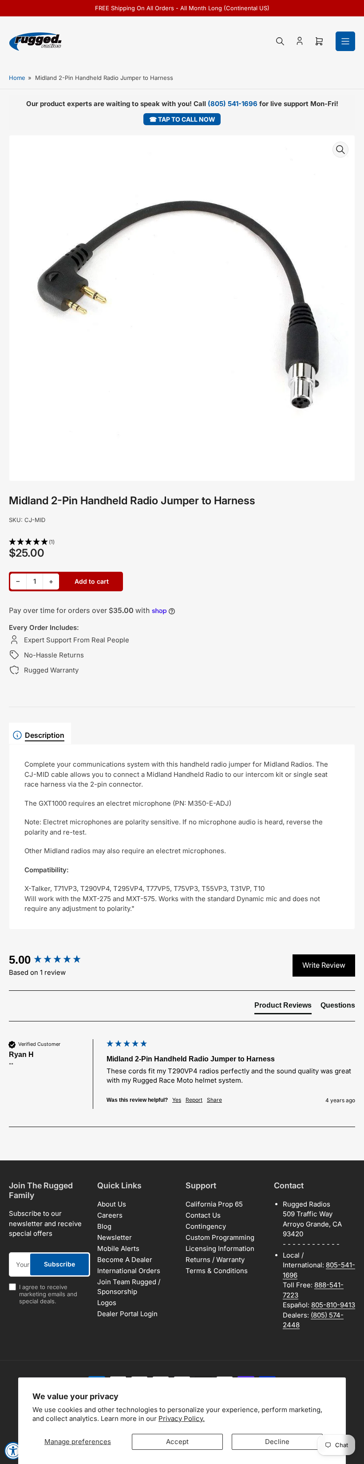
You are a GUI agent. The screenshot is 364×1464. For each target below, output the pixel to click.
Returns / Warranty (215, 1259)
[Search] (280, 41)
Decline (277, 1441)
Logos (106, 1302)
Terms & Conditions (217, 1270)
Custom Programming (220, 1237)
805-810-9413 (333, 1305)
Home (17, 77)
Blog (104, 1226)
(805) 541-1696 (232, 103)
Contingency (206, 1226)
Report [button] (194, 1099)
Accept (177, 1441)
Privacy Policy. (181, 1418)
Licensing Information (220, 1248)
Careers (110, 1215)
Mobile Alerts (118, 1248)
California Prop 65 (214, 1204)
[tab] (283, 1007)
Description (44, 735)
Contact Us (203, 1215)
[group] (55, 960)
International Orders (128, 1270)
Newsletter (114, 1237)
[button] (182, 542)
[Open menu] (345, 41)
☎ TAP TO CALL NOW (182, 119)
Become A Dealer (124, 1259)
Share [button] (214, 1099)
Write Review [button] (323, 965)
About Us (111, 1204)
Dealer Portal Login (127, 1314)
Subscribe (59, 1264)
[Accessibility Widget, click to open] (13, 1451)
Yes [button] (176, 1099)
